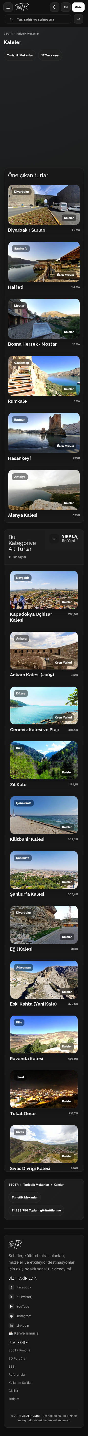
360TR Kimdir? (19, 1350)
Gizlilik (13, 1391)
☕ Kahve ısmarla (23, 1333)
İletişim (14, 1399)
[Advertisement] (44, 115)
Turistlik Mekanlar (36, 1184)
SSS (11, 1366)
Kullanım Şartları (21, 1383)
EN (66, 7)
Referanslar (17, 1374)
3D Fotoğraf (18, 1358)
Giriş (78, 7)
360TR (8, 33)
